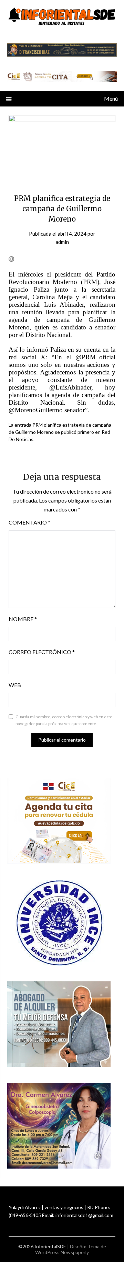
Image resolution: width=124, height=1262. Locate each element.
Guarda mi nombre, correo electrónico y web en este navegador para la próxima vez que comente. (64, 720)
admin (62, 242)
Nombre (23, 619)
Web (15, 684)
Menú (111, 98)
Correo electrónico (42, 652)
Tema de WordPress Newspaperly (70, 1249)
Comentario (29, 522)
